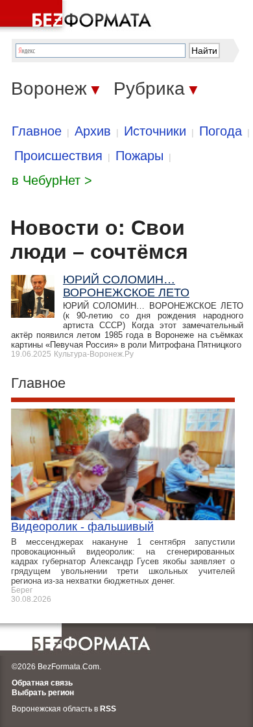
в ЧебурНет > (52, 180)
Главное (37, 131)
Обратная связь (42, 682)
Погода (220, 131)
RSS (108, 708)
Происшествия (58, 156)
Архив (93, 131)
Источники (155, 131)
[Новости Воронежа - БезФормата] (78, 16)
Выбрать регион (43, 692)
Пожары (139, 156)
